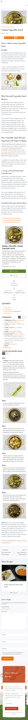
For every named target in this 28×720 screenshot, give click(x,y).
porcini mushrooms (18, 335)
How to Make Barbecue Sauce (12, 222)
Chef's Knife (7, 307)
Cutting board (8, 309)
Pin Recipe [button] (15, 275)
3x (24, 317)
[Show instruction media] (3, 353)
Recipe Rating (5, 607)
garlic (16, 333)
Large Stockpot (8, 311)
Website (4, 648)
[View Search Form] (1, 1)
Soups (3, 27)
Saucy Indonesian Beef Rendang (22, 552)
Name (4, 635)
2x (22, 317)
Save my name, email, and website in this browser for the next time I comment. (13, 653)
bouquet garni (13, 344)
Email (4, 642)
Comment (4, 611)
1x (19, 317)
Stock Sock (7, 313)
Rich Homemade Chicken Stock (12, 218)
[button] (2, 266)
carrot (15, 327)
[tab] (12, 592)
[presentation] (14, 573)
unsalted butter (20, 320)
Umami (4, 67)
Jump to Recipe (10, 37)
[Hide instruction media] (6, 353)
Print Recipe (20, 37)
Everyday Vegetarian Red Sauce (12, 220)
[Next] (24, 578)
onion (10, 324)
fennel (10, 331)
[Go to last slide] (4, 578)
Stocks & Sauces (9, 27)
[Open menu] (26, 5)
